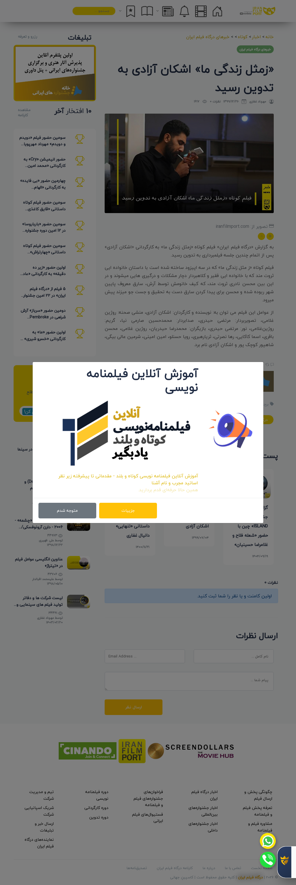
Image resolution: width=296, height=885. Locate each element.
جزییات (128, 510)
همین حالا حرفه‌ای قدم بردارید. (168, 490)
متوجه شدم (67, 510)
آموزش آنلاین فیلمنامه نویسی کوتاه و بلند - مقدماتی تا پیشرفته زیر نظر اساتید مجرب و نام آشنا (128, 479)
